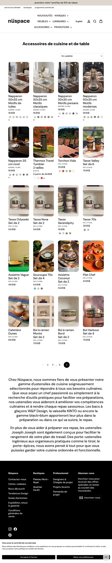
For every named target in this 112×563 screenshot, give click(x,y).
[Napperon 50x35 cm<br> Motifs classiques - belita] (35, 117)
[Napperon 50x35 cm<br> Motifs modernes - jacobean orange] (98, 117)
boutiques (28, 7)
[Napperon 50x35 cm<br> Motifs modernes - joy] (102, 117)
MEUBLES (43, 21)
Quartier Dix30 (37, 488)
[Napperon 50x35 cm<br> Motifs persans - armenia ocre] (66, 113)
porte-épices (24, 445)
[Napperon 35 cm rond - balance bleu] (10, 174)
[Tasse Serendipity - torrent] (66, 233)
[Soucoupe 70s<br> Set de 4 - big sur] (42, 288)
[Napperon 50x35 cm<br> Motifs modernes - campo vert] (91, 117)
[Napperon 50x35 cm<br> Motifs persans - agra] (60, 113)
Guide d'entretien (17, 498)
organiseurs (44, 441)
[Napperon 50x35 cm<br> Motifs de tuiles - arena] (10, 117)
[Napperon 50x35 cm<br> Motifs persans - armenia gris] (63, 113)
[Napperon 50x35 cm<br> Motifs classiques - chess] (38, 117)
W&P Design (38, 411)
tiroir (91, 441)
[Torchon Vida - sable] (60, 171)
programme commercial (44, 7)
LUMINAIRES (59, 21)
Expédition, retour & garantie (18, 504)
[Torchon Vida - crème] (73, 171)
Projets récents (61, 486)
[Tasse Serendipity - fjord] (70, 233)
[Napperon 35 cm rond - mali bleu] (27, 174)
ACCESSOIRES (42, 27)
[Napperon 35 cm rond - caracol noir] (24, 174)
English (79, 21)
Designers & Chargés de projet (63, 481)
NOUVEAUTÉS (44, 15)
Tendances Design (18, 493)
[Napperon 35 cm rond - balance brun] (13, 174)
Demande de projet (60, 493)
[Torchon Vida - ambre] (63, 171)
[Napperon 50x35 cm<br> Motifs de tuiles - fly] (17, 117)
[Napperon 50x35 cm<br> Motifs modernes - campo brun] (88, 117)
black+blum (38, 415)
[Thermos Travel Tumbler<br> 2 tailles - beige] (38, 178)
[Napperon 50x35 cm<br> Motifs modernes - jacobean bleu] (95, 117)
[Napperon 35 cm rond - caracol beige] (20, 174)
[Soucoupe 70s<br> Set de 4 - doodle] (38, 288)
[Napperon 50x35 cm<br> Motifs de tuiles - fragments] (20, 117)
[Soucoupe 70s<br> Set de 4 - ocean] (35, 288)
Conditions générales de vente (15, 513)
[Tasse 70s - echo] (84, 230)
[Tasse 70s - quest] (88, 230)
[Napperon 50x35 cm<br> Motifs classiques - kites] (52, 117)
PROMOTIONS (62, 27)
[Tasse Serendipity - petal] (60, 233)
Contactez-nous (17, 479)
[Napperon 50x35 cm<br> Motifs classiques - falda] (48, 117)
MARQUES (60, 15)
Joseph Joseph (24, 432)
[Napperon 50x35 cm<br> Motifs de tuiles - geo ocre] (27, 117)
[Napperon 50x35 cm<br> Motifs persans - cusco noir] (73, 113)
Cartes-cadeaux (17, 483)
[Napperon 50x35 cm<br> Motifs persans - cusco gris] (70, 113)
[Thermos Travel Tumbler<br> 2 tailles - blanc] (35, 178)
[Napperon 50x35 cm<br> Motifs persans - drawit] (77, 113)
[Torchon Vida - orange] (70, 171)
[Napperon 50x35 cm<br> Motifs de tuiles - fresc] (24, 117)
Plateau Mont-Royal (41, 481)
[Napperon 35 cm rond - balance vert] (17, 174)
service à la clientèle (12, 7)
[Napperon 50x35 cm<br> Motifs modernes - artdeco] (84, 117)
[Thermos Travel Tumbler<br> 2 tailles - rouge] (42, 178)
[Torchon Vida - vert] (66, 171)
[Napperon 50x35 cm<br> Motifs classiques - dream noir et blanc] (42, 117)
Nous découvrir (16, 488)
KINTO (72, 411)
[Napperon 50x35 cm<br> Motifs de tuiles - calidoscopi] (13, 117)
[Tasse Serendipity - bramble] (63, 233)
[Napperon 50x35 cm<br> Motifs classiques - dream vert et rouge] (45, 117)
